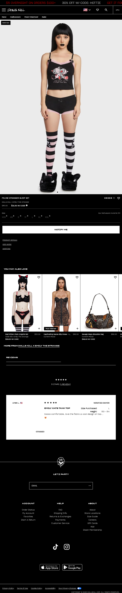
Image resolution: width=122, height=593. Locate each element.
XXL (47, 217)
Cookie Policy (36, 588)
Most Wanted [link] (31, 17)
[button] (30, 2)
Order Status (28, 510)
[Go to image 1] (57, 192)
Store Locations (92, 513)
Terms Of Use (22, 588)
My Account (28, 513)
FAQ (60, 510)
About (92, 510)
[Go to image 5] (64, 192)
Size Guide (92, 517)
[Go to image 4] (62, 192)
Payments (60, 520)
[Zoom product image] (61, 107)
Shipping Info (60, 513)
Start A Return (28, 520)
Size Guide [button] (7, 244)
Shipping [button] (6, 249)
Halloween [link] (15, 17)
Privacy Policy (8, 588)
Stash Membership (92, 530)
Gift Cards (93, 523)
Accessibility (50, 588)
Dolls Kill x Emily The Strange (15, 202)
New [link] (4, 17)
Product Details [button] (10, 240)
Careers (92, 520)
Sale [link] (44, 17)
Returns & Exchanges (60, 517)
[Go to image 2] (59, 192)
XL (39, 217)
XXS (4, 217)
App (92, 527)
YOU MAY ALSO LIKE (15, 269)
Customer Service (60, 523)
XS (11, 217)
